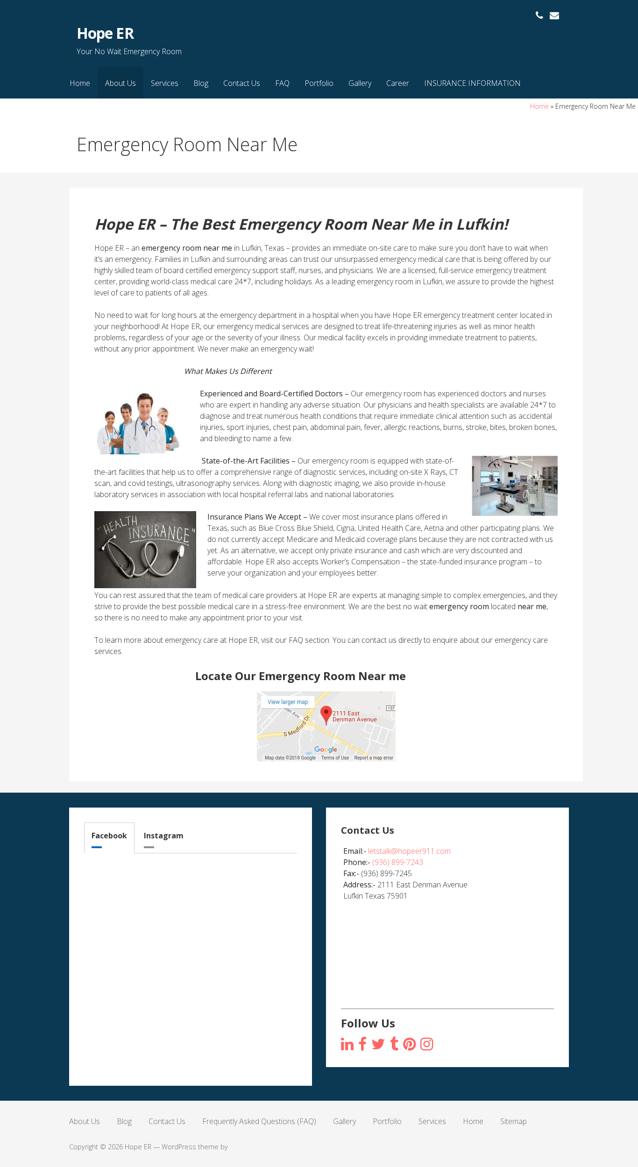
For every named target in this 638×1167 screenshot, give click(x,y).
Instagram (164, 835)
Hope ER (105, 33)
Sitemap (513, 1121)
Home (80, 83)
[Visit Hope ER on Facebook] (362, 1044)
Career (397, 83)
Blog (200, 83)
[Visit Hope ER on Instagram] (347, 1044)
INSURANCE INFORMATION (472, 83)
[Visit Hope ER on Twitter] (378, 1044)
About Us (120, 83)
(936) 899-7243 (397, 862)
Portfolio (319, 83)
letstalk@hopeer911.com (409, 851)
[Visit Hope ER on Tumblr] (394, 1044)
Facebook (109, 835)
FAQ (282, 83)
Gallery (359, 83)
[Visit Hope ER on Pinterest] (409, 1044)
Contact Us (241, 83)
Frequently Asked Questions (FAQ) (259, 1121)
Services (164, 83)
